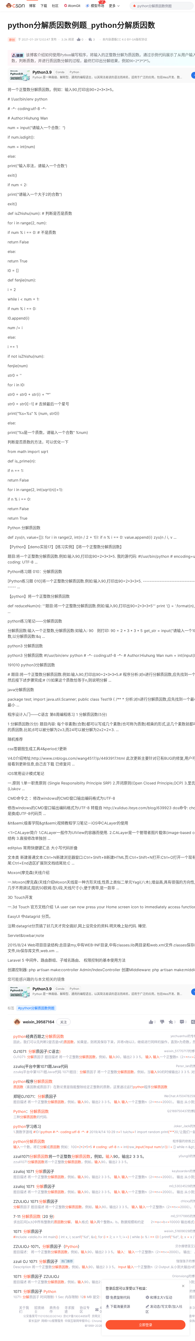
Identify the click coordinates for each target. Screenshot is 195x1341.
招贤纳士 (39, 1309)
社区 (55, 6)
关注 (63, 1022)
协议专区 (85, 1309)
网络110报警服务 (52, 1321)
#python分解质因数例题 (36, 1008)
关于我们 (24, 1309)
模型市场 (97, 6)
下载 (43, 6)
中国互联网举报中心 (77, 1321)
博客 (32, 6)
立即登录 (145, 1325)
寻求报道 (69, 1309)
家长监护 (34, 1321)
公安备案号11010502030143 (42, 1316)
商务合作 (54, 1309)
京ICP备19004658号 (76, 1316)
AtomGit (74, 6)
